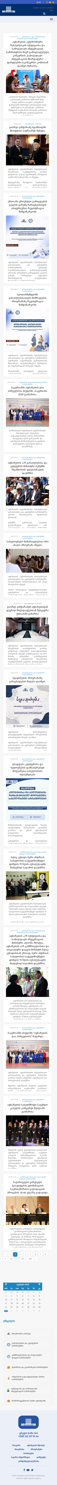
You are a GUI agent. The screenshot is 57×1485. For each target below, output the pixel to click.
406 (30, 1259)
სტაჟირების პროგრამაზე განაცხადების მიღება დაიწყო (27, 680)
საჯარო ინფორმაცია (20, 1457)
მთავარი (16, 1445)
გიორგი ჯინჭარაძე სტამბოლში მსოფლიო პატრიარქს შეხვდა (27, 129)
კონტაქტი (41, 1457)
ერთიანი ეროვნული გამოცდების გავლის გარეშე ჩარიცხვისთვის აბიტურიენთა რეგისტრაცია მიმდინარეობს (27, 206)
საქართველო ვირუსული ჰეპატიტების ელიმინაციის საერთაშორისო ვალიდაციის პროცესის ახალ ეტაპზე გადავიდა (27, 1187)
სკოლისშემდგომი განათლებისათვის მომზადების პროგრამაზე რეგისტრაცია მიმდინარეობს (28, 299)
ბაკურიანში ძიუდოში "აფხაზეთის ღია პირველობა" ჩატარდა (27, 1035)
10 (11, 1259)
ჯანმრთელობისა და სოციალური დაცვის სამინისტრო (32, 853)
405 (22, 1259)
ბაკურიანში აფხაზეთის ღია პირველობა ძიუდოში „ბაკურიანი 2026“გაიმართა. (27, 391)
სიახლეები (28, 1453)
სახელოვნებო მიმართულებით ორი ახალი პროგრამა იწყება (27, 543)
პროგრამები (36, 1449)
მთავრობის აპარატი (33, 124)
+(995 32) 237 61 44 (28, 1436)
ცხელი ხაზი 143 (28, 1433)
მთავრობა (19, 1449)
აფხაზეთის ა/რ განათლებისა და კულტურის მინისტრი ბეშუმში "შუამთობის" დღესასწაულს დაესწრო (27, 468)
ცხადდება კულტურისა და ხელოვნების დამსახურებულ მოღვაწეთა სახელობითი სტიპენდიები (28, 769)
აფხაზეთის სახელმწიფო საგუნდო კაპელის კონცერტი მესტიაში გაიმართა (27, 1108)
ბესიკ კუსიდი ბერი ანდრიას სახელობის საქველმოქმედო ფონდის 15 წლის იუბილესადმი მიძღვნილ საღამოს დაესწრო (27, 862)
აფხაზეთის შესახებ (36, 1445)
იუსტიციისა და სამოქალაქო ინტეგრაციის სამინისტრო (31, 37)
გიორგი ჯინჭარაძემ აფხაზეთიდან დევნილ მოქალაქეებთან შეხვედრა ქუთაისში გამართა (27, 610)
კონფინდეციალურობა (28, 1461)
